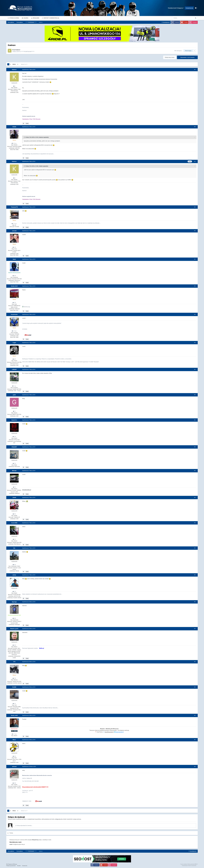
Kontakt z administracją (51, 18)
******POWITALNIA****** (27, 51)
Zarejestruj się (189, 8)
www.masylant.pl (120, 732)
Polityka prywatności (11, 865)
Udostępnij (178, 50)
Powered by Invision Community (189, 865)
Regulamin (36, 18)
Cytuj (27, 123)
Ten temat (189, 18)
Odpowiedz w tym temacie (187, 57)
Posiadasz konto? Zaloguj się (175, 8)
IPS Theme (8, 864)
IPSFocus (15, 864)
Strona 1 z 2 (24, 64)
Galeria (25, 18)
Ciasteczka (24, 865)
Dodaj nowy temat (169, 57)
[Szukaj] (196, 18)
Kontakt (19, 865)
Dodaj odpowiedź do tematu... (24, 825)
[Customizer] (196, 8)
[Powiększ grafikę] (50, 82)
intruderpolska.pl (26, 489)
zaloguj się (57, 819)
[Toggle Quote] (24, 137)
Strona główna (14, 18)
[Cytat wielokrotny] (23, 123)
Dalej (14, 64)
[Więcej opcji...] (194, 70)
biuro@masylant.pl (109, 732)
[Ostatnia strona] (18, 64)
